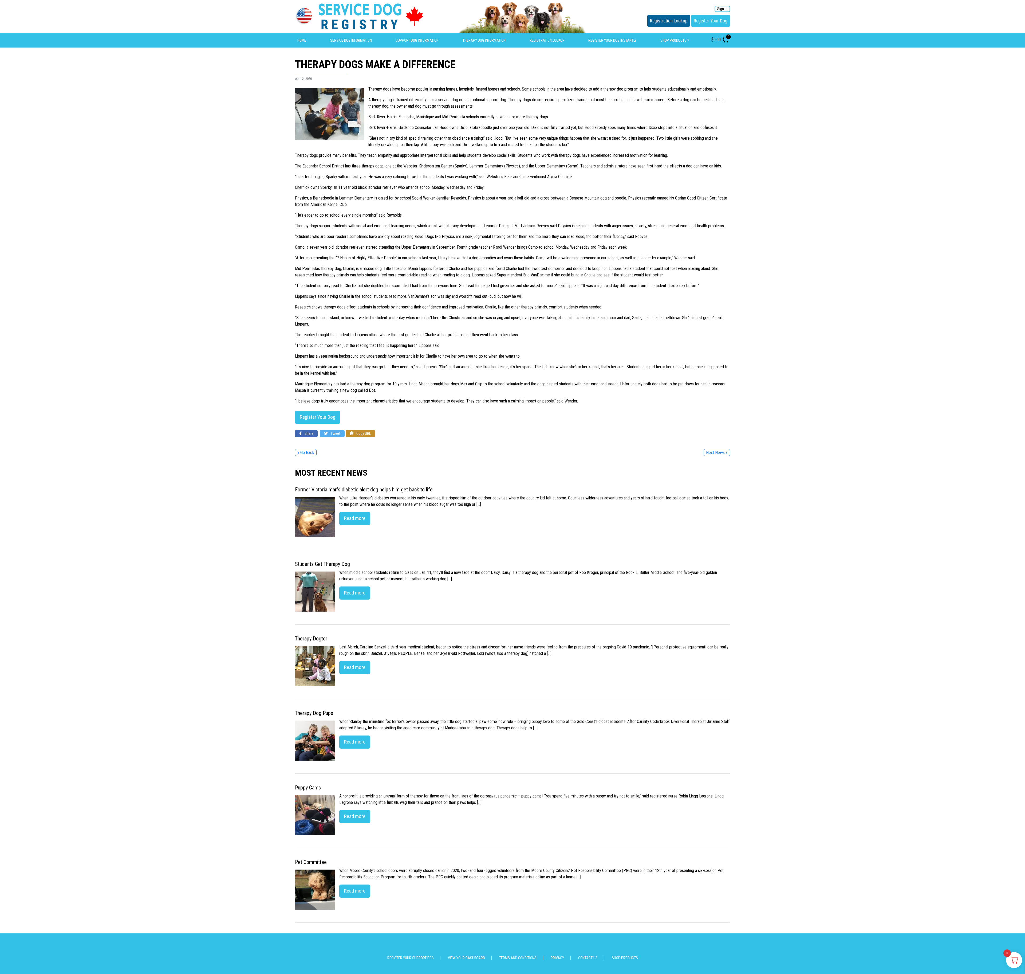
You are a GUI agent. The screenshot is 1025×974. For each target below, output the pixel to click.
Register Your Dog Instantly (612, 40)
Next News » (717, 452)
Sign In (722, 9)
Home (301, 40)
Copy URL (363, 433)
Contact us (588, 958)
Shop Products (673, 40)
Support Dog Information (417, 40)
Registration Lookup (668, 21)
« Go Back (305, 452)
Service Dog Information (351, 40)
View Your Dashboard (466, 958)
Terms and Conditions (518, 958)
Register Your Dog (710, 21)
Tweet (335, 433)
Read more (354, 518)
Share (308, 433)
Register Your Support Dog (410, 958)
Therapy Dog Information (484, 40)
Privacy (557, 958)
